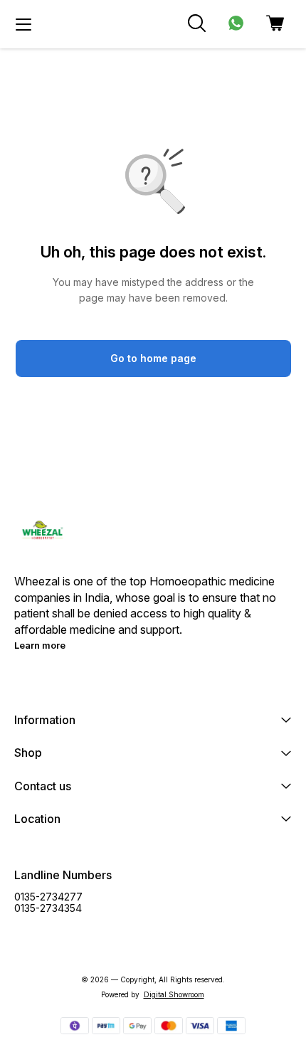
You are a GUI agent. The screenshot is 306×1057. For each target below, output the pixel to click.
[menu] (23, 24)
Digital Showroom (174, 994)
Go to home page (153, 358)
